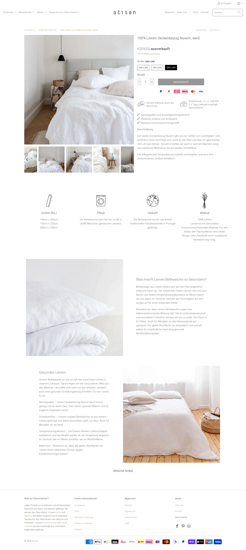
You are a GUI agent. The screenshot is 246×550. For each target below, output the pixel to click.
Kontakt (128, 505)
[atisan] (124, 12)
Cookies (78, 529)
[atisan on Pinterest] (183, 526)
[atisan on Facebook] (177, 526)
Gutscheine (79, 505)
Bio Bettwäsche (49, 522)
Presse (178, 511)
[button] (10, 12)
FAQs (76, 511)
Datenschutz (131, 517)
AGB (127, 523)
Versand (206, 101)
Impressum (130, 511)
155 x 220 (157, 67)
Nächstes (215, 30)
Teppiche (28, 516)
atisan (35, 541)
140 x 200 (143, 67)
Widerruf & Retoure (83, 523)
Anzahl (141, 74)
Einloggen (226, 3)
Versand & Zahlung (83, 517)
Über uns (179, 505)
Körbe (58, 512)
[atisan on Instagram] (188, 526)
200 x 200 (171, 67)
